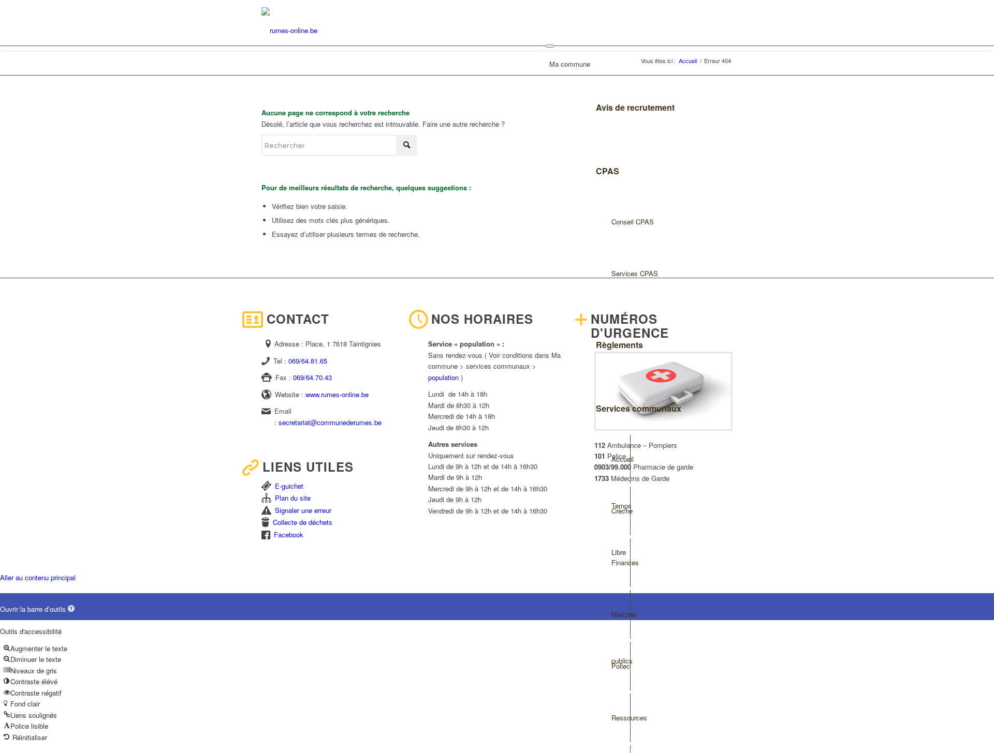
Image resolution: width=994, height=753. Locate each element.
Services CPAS (634, 273)
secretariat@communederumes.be (330, 422)
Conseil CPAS (632, 222)
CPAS (607, 171)
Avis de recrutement (635, 107)
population (443, 377)
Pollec (620, 666)
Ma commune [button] (569, 64)
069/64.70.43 (312, 377)
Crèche (620, 511)
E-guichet (289, 486)
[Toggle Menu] (550, 46)
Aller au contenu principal (38, 577)
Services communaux (638, 408)
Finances (620, 562)
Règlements (619, 345)
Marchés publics (620, 623)
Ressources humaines (620, 727)
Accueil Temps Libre (620, 468)
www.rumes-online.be (337, 394)
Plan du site (293, 498)
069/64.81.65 (307, 361)
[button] (37, 609)
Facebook (288, 534)
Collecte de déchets (302, 522)
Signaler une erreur (303, 510)
